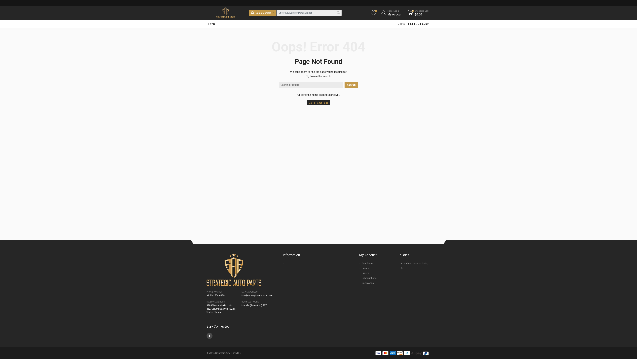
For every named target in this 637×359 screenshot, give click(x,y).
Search (351, 84)
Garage (365, 268)
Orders (365, 273)
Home (211, 23)
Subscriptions (369, 278)
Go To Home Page (318, 103)
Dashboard (367, 263)
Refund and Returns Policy (414, 263)
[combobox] (309, 13)
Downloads (368, 283)
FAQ (402, 268)
